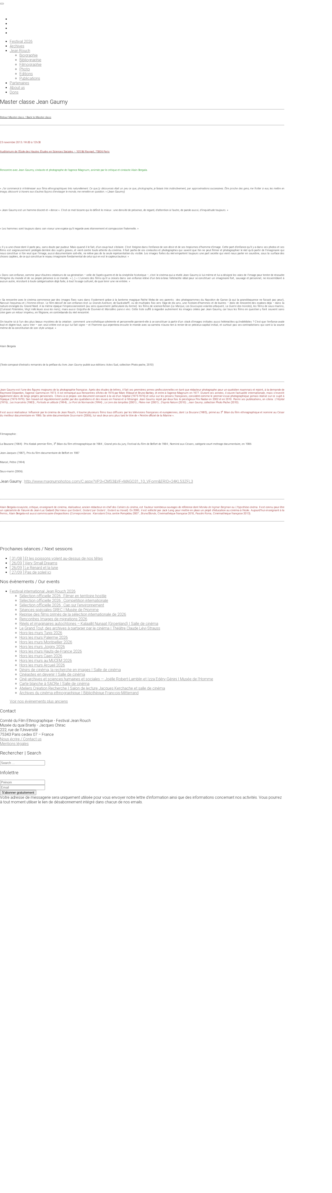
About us (17, 87)
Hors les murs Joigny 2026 (42, 646)
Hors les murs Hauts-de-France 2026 (50, 651)
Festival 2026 (21, 41)
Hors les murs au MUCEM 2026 (45, 660)
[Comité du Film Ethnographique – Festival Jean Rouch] (22, 10)
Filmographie (30, 64)
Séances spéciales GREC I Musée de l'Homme (59, 609)
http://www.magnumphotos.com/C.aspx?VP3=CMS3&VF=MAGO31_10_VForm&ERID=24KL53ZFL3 (108, 481)
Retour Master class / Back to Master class (25, 117)
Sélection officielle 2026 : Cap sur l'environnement (61, 605)
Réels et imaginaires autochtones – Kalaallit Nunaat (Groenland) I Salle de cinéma (88, 623)
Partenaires (19, 83)
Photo (24, 69)
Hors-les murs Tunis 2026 (40, 633)
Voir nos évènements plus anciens (39, 701)
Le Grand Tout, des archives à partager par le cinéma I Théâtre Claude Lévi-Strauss (89, 628)
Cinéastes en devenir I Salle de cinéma (52, 674)
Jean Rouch (20, 50)
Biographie (28, 55)
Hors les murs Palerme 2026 (43, 637)
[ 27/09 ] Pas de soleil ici (30, 572)
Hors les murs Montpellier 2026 (45, 642)
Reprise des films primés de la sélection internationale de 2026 (72, 614)
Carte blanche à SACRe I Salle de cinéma (54, 683)
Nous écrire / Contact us (21, 739)
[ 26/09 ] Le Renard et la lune (34, 567)
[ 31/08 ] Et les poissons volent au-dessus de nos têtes (56, 558)
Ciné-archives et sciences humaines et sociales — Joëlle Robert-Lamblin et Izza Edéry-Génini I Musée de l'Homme (116, 679)
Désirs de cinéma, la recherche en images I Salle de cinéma (70, 669)
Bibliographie (30, 60)
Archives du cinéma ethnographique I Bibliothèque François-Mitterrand (79, 693)
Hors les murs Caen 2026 (40, 656)
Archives (17, 46)
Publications (29, 78)
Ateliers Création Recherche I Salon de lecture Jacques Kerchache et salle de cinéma (92, 688)
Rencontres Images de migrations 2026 (53, 619)
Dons (14, 92)
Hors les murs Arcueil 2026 (42, 665)
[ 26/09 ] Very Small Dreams (33, 563)
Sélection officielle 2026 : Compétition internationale (63, 600)
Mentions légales (14, 743)
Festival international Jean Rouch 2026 (43, 591)
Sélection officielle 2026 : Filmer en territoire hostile (62, 596)
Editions (26, 73)
